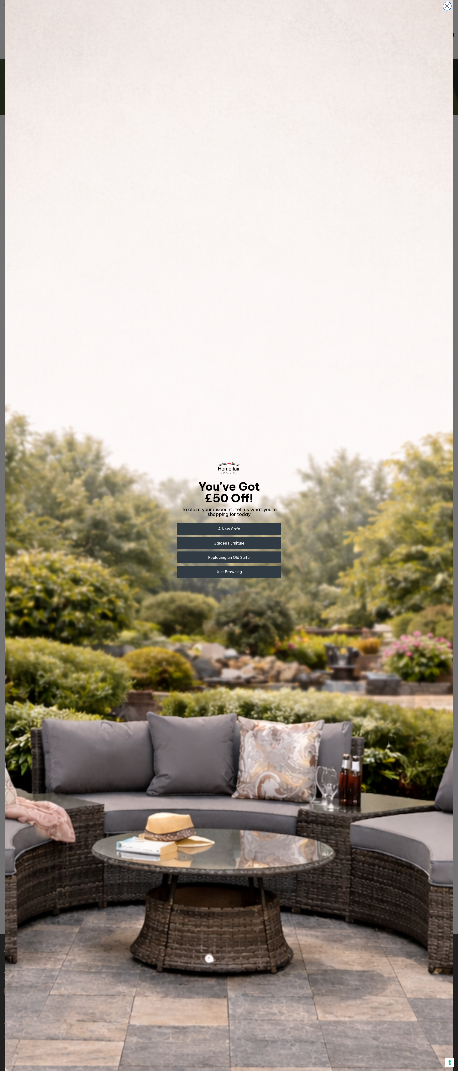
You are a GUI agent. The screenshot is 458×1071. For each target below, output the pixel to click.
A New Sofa (229, 528)
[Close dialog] (447, 6)
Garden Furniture (229, 543)
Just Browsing (229, 571)
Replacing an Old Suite (229, 557)
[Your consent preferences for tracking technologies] (449, 1062)
